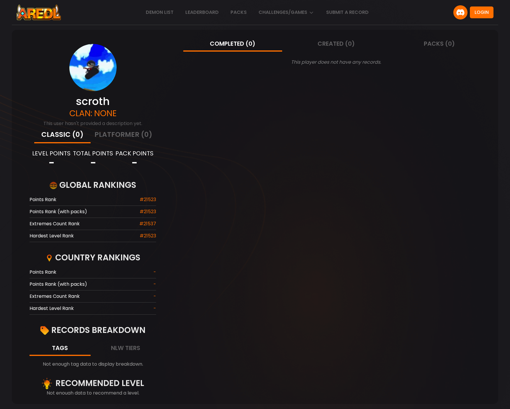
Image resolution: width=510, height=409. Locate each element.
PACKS (239, 12)
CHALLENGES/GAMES (283, 12)
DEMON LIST (160, 12)
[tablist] (93, 135)
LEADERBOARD (202, 12)
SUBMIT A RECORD (347, 12)
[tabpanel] (93, 364)
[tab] (62, 135)
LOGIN (482, 12)
